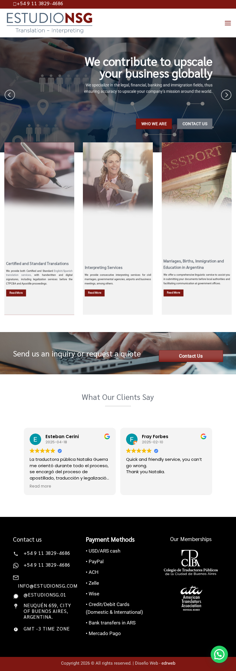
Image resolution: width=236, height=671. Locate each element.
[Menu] (228, 23)
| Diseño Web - (154, 663)
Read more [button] (40, 486)
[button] (219, 654)
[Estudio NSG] (49, 23)
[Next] (226, 94)
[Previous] (10, 94)
